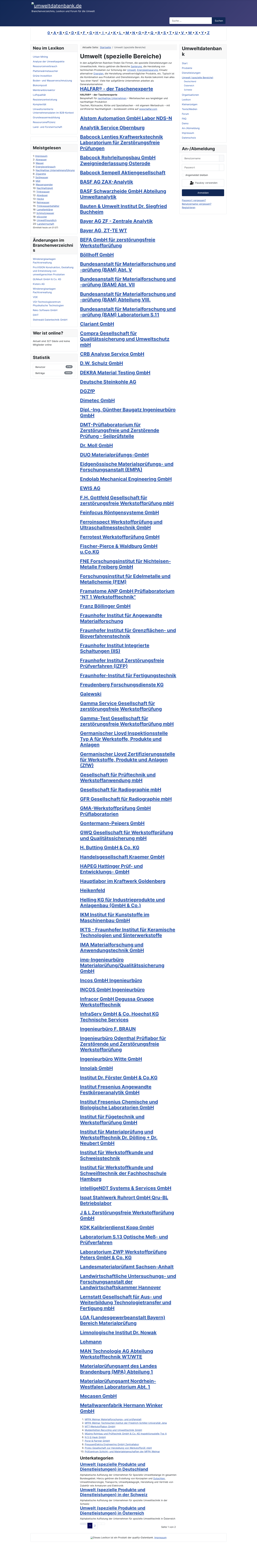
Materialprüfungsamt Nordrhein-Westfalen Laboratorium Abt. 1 (118, 1384)
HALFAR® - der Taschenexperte (116, 89)
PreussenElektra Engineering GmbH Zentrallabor (112, 1444)
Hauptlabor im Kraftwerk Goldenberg (122, 881)
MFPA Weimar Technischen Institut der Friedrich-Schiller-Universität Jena (126, 1422)
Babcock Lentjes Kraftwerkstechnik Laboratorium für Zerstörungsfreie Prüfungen (121, 142)
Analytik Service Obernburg (112, 128)
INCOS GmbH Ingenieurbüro (112, 990)
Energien (98, 73)
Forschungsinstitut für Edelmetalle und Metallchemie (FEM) (125, 579)
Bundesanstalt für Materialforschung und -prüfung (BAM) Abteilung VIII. (128, 297)
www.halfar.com (148, 108)
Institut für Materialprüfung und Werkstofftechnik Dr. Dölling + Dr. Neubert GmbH (119, 1137)
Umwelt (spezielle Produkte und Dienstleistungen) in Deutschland (114, 1467)
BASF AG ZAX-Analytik (106, 182)
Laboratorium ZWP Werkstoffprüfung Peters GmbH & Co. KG (123, 1254)
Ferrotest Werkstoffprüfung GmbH (120, 537)
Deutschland (190, 81)
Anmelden (203, 192)
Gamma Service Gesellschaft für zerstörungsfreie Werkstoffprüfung (121, 706)
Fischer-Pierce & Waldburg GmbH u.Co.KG (119, 549)
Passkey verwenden (205, 182)
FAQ (184, 118)
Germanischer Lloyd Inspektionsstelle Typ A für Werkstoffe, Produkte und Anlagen (124, 739)
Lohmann (91, 1342)
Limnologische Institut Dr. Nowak (118, 1332)
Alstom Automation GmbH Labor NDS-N (126, 118)
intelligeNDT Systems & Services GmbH (125, 1188)
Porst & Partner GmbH (97, 1440)
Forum (185, 113)
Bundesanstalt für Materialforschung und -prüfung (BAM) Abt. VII (128, 282)
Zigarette (41, 173)
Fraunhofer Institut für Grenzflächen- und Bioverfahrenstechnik (128, 633)
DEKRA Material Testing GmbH (115, 372)
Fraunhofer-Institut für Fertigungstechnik (128, 675)
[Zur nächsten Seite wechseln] (99, 1524)
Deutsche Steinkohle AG (108, 382)
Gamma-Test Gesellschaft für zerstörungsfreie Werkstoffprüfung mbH (127, 721)
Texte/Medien (189, 109)
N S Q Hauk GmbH (95, 1437)
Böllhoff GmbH (97, 255)
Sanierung (136, 66)
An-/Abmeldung (191, 128)
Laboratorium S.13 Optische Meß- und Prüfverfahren (124, 1239)
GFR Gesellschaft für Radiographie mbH (126, 799)
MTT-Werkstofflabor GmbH (100, 1426)
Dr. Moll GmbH (96, 445)
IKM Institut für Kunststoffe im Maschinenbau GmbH (114, 917)
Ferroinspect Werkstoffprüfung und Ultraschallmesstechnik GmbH (121, 524)
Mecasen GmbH (98, 1396)
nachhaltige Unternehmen (112, 98)
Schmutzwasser (45, 213)
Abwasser (41, 159)
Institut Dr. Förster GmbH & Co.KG (119, 1077)
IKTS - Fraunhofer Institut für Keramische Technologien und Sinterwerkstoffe (127, 932)
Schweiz (188, 89)
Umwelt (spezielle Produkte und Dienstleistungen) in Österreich (112, 1510)
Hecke (40, 198)
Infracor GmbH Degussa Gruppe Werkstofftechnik (117, 1002)
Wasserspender (44, 184)
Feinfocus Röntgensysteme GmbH (119, 512)
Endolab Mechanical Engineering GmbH (126, 479)
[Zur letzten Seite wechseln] (103, 1524)
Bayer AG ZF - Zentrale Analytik (116, 221)
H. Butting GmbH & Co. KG (109, 847)
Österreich (189, 85)
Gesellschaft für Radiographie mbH (120, 789)
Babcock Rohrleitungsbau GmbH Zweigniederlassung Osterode (118, 160)
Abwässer (42, 195)
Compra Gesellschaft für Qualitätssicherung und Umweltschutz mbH (124, 339)
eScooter (42, 216)
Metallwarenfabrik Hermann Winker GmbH (121, 1408)
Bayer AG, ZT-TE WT (103, 230)
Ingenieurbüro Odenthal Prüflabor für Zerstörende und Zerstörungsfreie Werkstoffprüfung (123, 1044)
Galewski (90, 694)
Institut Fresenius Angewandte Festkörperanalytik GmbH (115, 1089)
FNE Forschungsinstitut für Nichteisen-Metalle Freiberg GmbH (125, 564)
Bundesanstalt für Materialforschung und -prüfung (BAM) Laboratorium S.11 (128, 312)
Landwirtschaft (45, 223)
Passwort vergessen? (194, 200)
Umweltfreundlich (47, 220)
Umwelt (131, 69)
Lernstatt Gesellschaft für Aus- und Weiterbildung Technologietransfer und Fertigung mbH (125, 1302)
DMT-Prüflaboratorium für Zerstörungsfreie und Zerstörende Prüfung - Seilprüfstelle (119, 430)
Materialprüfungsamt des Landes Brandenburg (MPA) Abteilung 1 (118, 1369)
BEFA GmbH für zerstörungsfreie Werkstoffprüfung (117, 242)
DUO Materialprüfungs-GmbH (114, 455)
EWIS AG (90, 488)
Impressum (41, 155)
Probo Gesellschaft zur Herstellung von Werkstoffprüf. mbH (118, 1447)
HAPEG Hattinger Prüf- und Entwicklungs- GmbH (111, 869)
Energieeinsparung (147, 69)
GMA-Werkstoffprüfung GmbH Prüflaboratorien (115, 811)
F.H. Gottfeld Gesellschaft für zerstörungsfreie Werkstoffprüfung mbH (127, 500)
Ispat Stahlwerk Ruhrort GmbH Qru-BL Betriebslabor (124, 1200)
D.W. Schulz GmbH (101, 363)
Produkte (187, 68)
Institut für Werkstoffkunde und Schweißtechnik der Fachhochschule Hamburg (123, 1173)
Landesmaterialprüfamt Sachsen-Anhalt (127, 1267)
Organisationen (190, 94)
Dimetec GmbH (97, 400)
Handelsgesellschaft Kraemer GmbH (122, 857)
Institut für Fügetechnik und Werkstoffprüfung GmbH (112, 1119)
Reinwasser (43, 202)
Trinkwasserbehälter (48, 205)
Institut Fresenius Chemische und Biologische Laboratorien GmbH (119, 1104)
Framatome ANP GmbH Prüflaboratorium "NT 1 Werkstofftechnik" (127, 594)
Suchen (219, 20)
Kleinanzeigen (189, 104)
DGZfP (87, 391)
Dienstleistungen (191, 72)
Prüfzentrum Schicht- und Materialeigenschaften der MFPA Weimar (122, 1451)
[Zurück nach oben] (253, 1539)
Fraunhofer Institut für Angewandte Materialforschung (121, 618)
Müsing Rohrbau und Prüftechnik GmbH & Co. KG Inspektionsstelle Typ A (126, 1433)
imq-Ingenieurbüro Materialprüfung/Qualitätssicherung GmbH (122, 965)
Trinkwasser (43, 191)
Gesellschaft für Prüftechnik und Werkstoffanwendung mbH (118, 777)
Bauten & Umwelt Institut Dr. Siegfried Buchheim (123, 209)
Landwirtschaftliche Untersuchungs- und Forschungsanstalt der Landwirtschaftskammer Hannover (128, 1281)
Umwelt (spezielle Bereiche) (197, 77)
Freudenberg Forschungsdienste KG (122, 685)
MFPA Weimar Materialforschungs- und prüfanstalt (113, 1419)
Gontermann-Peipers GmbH (112, 823)
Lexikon (186, 99)
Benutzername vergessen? (196, 203)
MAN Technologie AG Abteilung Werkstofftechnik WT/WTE (116, 1354)
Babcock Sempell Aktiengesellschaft (122, 172)
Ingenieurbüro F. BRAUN (108, 1029)
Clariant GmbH (97, 324)
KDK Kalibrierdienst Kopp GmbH (117, 1227)
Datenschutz (189, 137)
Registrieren (188, 207)
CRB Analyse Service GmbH (112, 354)
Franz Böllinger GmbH (105, 606)
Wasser (40, 163)
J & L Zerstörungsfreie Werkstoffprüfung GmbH (127, 1215)
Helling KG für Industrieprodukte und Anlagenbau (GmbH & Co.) (122, 902)
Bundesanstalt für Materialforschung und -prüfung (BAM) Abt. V (128, 266)
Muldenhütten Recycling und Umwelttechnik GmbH (113, 1430)
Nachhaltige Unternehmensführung (55, 170)
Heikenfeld (92, 890)
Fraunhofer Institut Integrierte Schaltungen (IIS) (114, 648)
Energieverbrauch (45, 166)
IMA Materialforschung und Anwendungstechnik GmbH (112, 947)
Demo (185, 123)
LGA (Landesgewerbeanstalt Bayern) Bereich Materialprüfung (122, 1320)
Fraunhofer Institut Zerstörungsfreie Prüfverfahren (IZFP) (122, 663)
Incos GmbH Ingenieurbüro (111, 980)
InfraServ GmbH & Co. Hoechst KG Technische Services (119, 1016)
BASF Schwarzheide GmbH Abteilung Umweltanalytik (123, 194)
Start (185, 63)
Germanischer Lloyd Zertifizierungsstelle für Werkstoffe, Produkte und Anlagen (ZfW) (127, 759)
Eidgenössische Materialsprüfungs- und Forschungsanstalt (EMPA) (126, 467)
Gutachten (159, 1478)
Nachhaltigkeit (45, 188)
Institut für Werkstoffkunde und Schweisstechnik (116, 1155)
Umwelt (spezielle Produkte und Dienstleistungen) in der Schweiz (114, 1492)
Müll (38, 180)
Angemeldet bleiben (196, 175)
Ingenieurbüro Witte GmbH (111, 1059)
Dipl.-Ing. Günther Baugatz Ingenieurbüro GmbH (128, 412)
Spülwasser (41, 177)
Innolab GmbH (96, 1068)
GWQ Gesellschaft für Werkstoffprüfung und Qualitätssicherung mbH (126, 835)
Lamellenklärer (45, 209)
